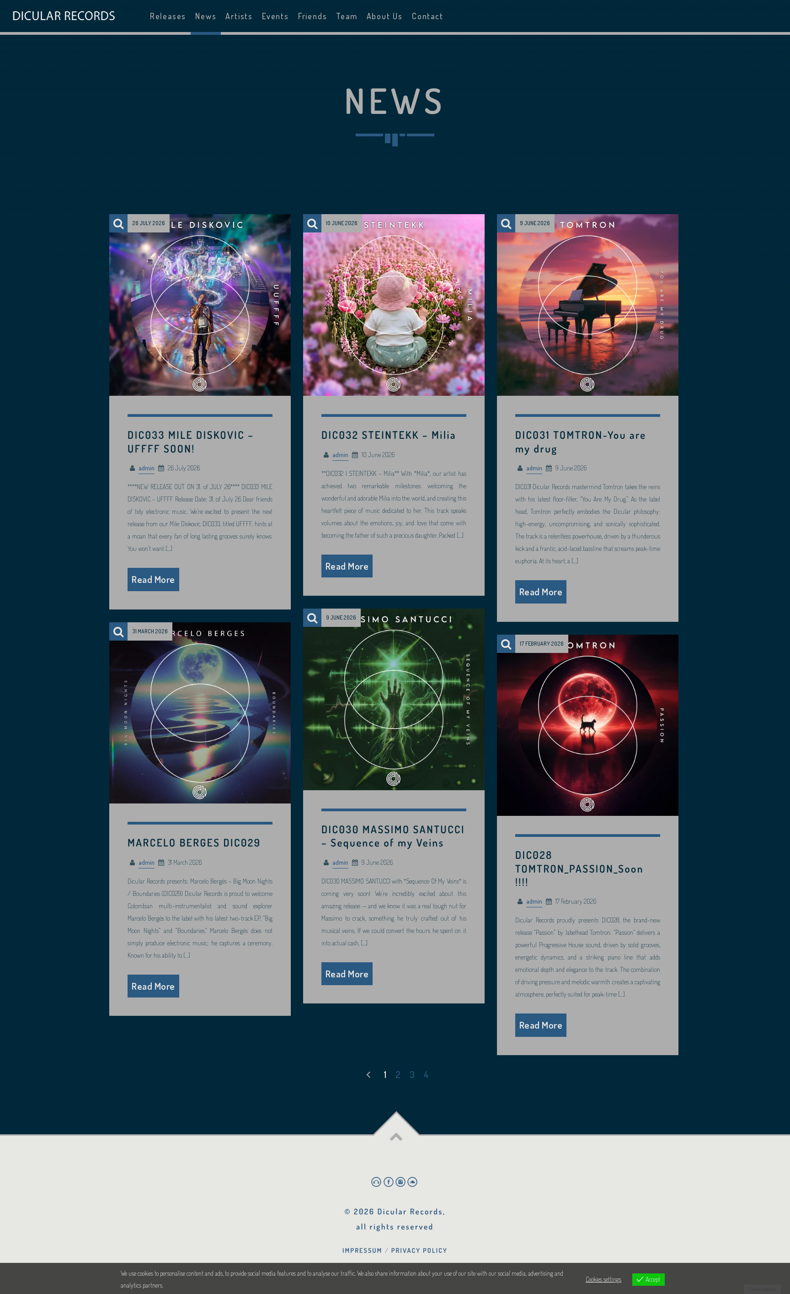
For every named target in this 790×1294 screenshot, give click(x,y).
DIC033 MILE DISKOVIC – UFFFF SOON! (191, 441)
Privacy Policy (419, 1250)
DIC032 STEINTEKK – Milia (388, 435)
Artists (239, 16)
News (205, 16)
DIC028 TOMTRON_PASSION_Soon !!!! (579, 868)
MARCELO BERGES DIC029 (194, 842)
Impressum (362, 1250)
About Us (385, 16)
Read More (153, 579)
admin (147, 468)
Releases (168, 16)
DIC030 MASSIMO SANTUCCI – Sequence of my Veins (393, 836)
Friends (312, 16)
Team (346, 16)
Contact (427, 16)
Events (275, 16)
